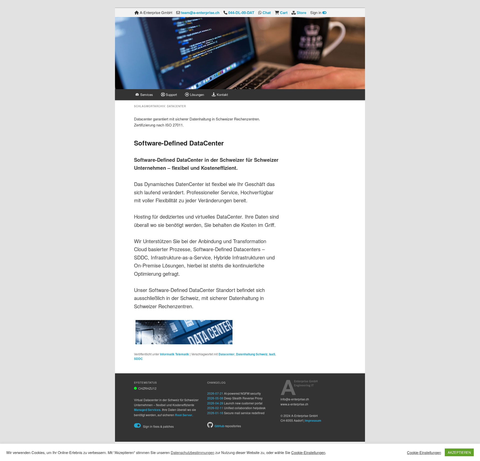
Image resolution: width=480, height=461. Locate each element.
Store (301, 12)
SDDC (138, 358)
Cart (284, 12)
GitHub (219, 426)
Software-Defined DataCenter (179, 142)
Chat (266, 12)
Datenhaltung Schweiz (252, 354)
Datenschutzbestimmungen (192, 452)
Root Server (183, 415)
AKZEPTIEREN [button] (459, 452)
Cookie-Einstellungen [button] (308, 452)
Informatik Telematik (174, 354)
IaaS (272, 354)
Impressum (313, 420)
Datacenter (226, 354)
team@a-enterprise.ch (200, 12)
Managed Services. (147, 409)
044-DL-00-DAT (241, 12)
